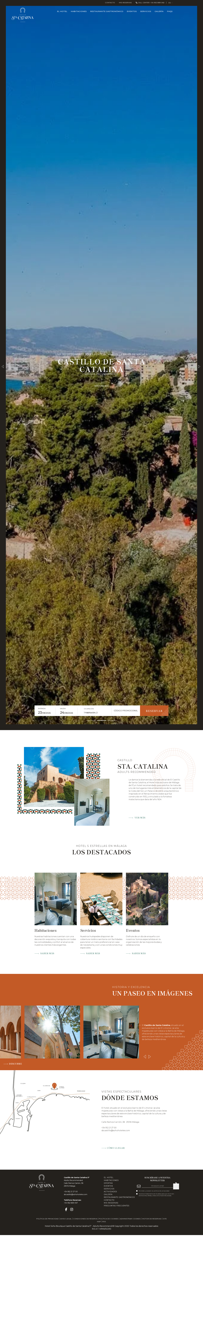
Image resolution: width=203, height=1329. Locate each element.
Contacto (110, 3)
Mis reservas (125, 3)
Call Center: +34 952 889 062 (150, 3)
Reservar (154, 1310)
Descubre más (101, 683)
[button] (3, 666)
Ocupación (89, 1308)
